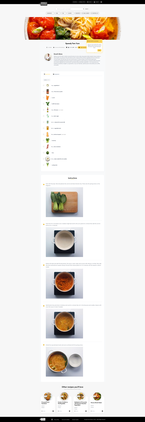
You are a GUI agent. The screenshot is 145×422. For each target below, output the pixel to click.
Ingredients (47, 74)
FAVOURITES (78, 13)
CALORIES (70, 13)
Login (90, 1)
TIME (63, 13)
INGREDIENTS (49, 13)
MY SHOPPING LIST (94, 13)
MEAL (57, 13)
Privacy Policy (56, 419)
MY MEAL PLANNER (85, 13)
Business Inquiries (75, 419)
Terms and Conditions (66, 419)
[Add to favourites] (67, 47)
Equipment (56, 74)
